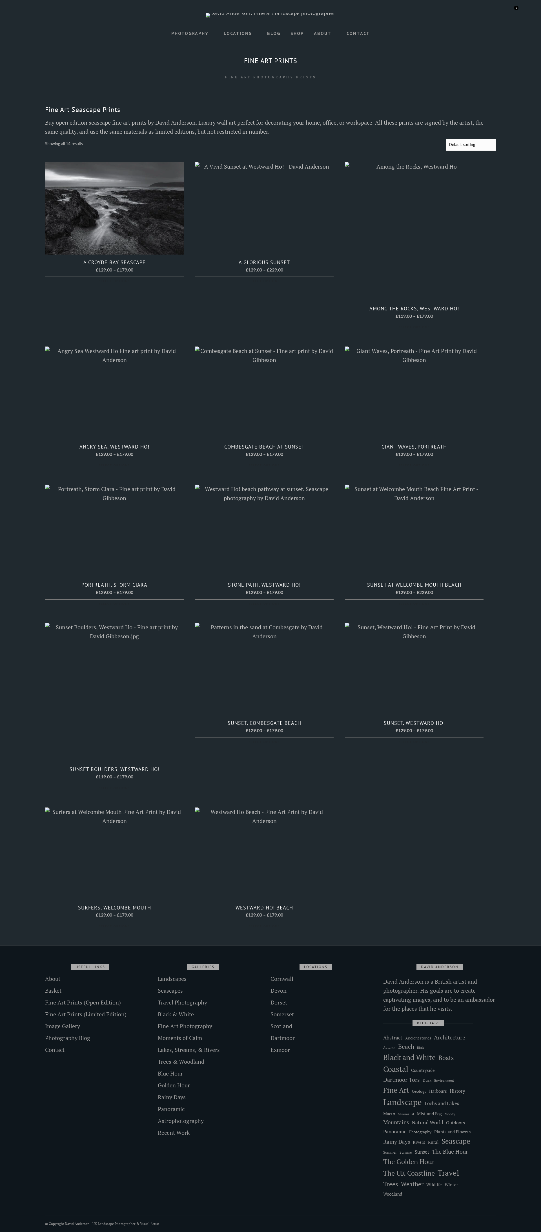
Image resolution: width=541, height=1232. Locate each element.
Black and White (409, 1057)
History (457, 1091)
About (322, 33)
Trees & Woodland (181, 1061)
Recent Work (174, 1132)
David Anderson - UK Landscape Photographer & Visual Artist (112, 1224)
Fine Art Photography (185, 1026)
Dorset (278, 1002)
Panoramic (171, 1109)
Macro (389, 1113)
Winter (451, 1184)
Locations (238, 33)
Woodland (392, 1194)
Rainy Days (172, 1097)
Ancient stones (418, 1038)
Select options (114, 281)
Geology (419, 1091)
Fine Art (396, 1090)
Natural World (427, 1122)
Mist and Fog (429, 1113)
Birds (420, 1048)
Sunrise (406, 1152)
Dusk (427, 1080)
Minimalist (406, 1114)
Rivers (419, 1142)
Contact (358, 33)
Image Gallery (62, 1026)
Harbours (438, 1091)
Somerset (282, 1014)
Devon (278, 990)
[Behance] (52, 13)
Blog (274, 33)
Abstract (392, 1037)
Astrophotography (181, 1121)
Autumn (389, 1047)
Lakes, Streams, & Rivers (189, 1050)
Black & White (176, 1014)
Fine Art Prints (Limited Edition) (86, 1014)
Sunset (422, 1152)
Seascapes (170, 990)
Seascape (456, 1141)
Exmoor (280, 1050)
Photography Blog (67, 1038)
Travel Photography (182, 1002)
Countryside (423, 1070)
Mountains (396, 1122)
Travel (448, 1173)
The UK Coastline (409, 1173)
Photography (190, 33)
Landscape (402, 1102)
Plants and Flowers (452, 1131)
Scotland (281, 1026)
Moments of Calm (180, 1038)
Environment (444, 1080)
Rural (433, 1142)
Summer (390, 1152)
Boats (446, 1058)
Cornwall (281, 978)
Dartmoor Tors (401, 1079)
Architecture (449, 1037)
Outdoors (455, 1123)
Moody (450, 1114)
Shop (297, 33)
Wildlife (434, 1184)
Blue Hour (170, 1073)
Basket (53, 990)
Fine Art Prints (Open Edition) (83, 1002)
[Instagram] (44, 13)
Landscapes (172, 978)
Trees (390, 1184)
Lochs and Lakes (442, 1103)
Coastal (395, 1069)
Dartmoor (282, 1038)
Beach (406, 1046)
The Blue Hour (450, 1151)
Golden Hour (174, 1085)
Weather (412, 1184)
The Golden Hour (408, 1161)
